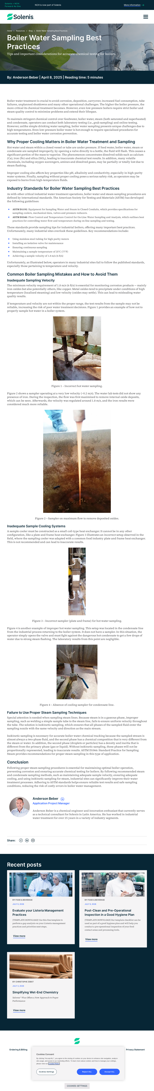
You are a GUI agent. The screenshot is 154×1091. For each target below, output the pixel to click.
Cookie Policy (54, 1064)
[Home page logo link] (77, 1041)
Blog (30, 31)
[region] (78, 1063)
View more (19, 935)
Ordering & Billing (18, 1049)
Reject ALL (87, 1072)
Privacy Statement (135, 1049)
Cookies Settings (77, 1086)
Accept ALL (110, 1072)
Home (9, 31)
